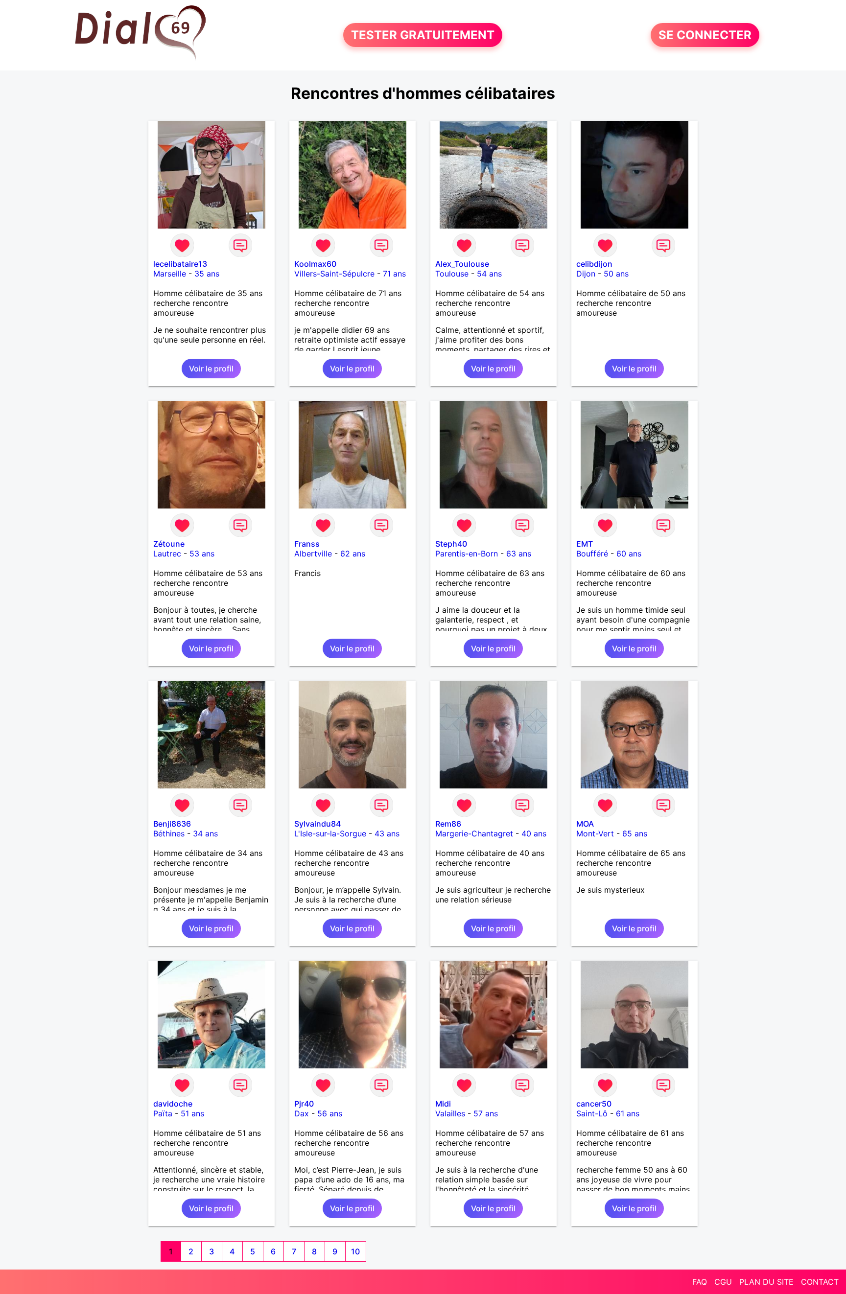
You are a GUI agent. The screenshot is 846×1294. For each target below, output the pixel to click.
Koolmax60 (315, 264)
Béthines (169, 833)
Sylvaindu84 (317, 824)
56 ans (329, 1113)
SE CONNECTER (705, 35)
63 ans (518, 553)
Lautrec (167, 553)
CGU (723, 1282)
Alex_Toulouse (462, 264)
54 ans (489, 273)
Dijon (585, 273)
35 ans (206, 273)
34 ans (205, 833)
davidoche (172, 1104)
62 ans (352, 553)
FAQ (699, 1282)
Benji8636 (172, 824)
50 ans (616, 273)
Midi (443, 1104)
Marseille (169, 273)
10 (355, 1251)
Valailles (450, 1113)
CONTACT (820, 1282)
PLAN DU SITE (766, 1282)
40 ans (533, 833)
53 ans (201, 553)
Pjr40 (304, 1104)
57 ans (485, 1113)
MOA (585, 824)
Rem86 (448, 824)
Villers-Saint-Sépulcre (334, 273)
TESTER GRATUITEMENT (422, 35)
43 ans (387, 833)
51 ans (192, 1113)
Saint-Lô (592, 1113)
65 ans (634, 833)
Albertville (313, 553)
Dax (301, 1113)
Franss (307, 544)
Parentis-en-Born (466, 553)
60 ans (628, 553)
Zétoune (169, 544)
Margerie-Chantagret (474, 833)
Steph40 (451, 544)
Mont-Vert (595, 833)
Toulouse (452, 273)
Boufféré (592, 553)
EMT (584, 544)
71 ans (394, 273)
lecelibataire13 (180, 264)
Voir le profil (211, 368)
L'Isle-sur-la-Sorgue (330, 833)
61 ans (627, 1113)
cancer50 (593, 1104)
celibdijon (594, 264)
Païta (162, 1113)
